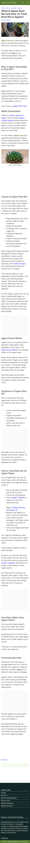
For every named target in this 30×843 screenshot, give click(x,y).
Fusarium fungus (19, 264)
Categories (4, 838)
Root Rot (5, 759)
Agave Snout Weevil (9, 350)
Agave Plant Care (20, 106)
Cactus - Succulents (11, 8)
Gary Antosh (6, 20)
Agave (20, 8)
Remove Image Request (9, 798)
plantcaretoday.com (13, 841)
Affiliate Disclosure (7, 806)
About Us (4, 795)
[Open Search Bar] (22, 2)
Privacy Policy (5, 800)
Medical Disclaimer (7, 803)
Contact (3, 793)
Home (2, 8)
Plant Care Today (9, 2)
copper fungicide (18, 498)
